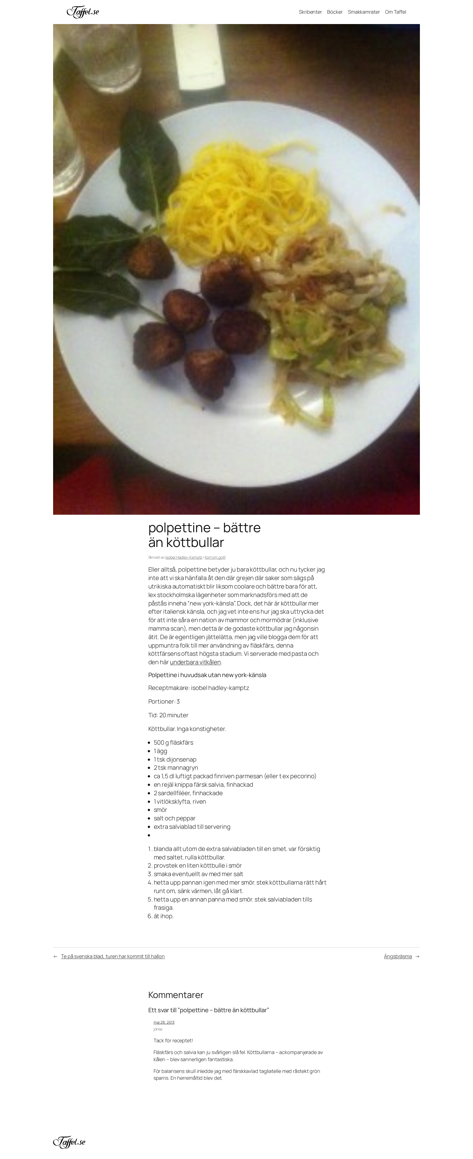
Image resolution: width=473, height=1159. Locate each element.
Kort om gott (215, 557)
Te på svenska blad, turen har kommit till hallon (113, 956)
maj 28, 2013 (164, 1022)
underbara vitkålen (195, 662)
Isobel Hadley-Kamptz (183, 557)
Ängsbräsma (398, 956)
